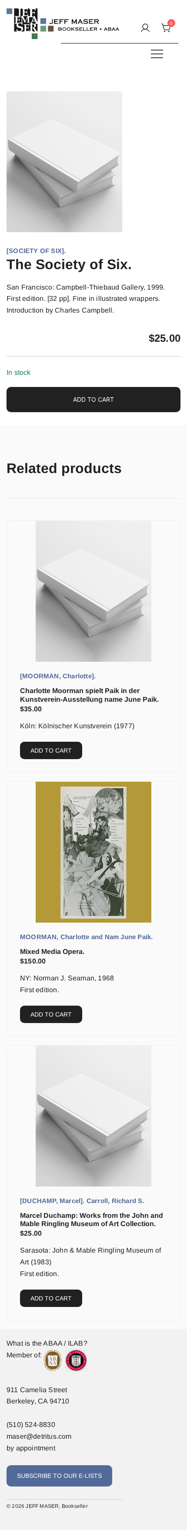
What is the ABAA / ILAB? (47, 1343)
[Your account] (145, 28)
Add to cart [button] (51, 750)
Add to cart (93, 399)
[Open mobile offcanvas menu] (157, 54)
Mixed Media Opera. (52, 951)
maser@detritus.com (39, 1436)
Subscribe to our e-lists (59, 1475)
